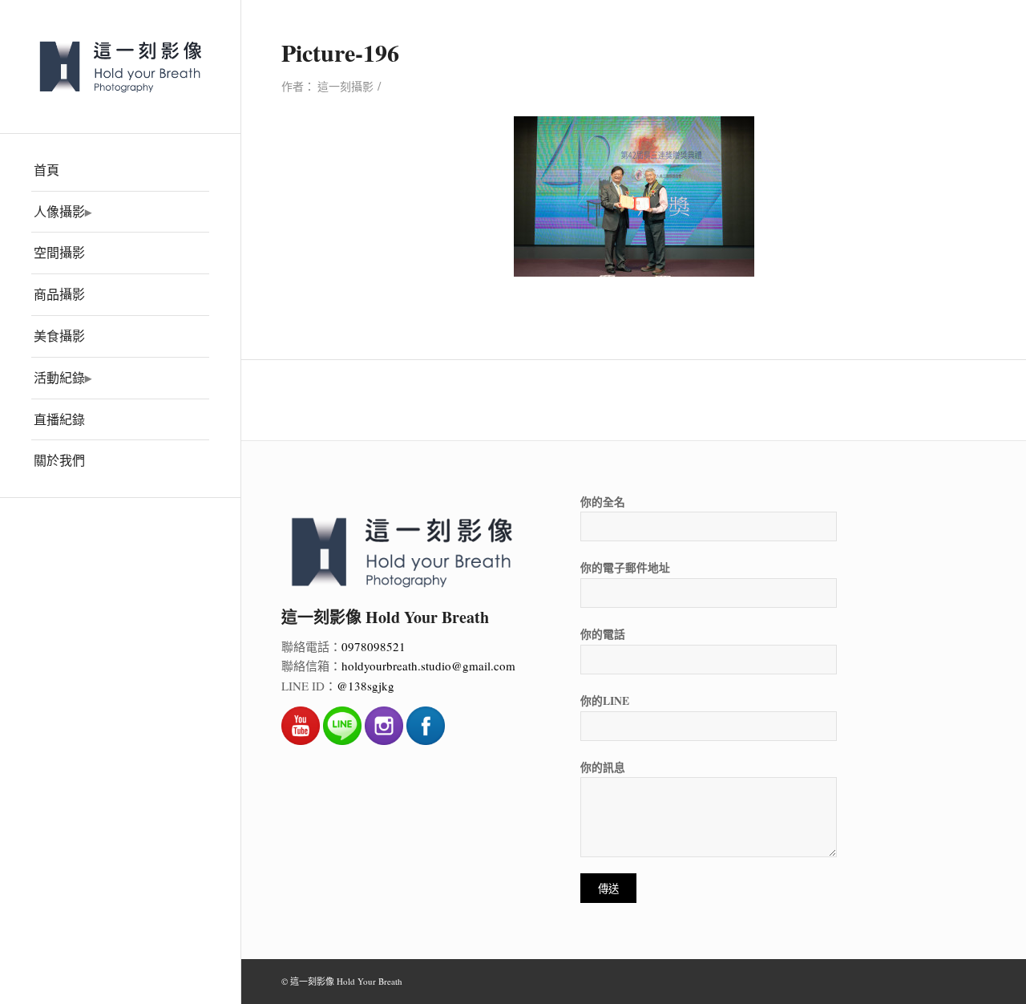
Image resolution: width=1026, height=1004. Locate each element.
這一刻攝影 (345, 86)
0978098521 (373, 646)
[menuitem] (120, 171)
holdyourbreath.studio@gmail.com (428, 666)
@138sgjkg (365, 686)
